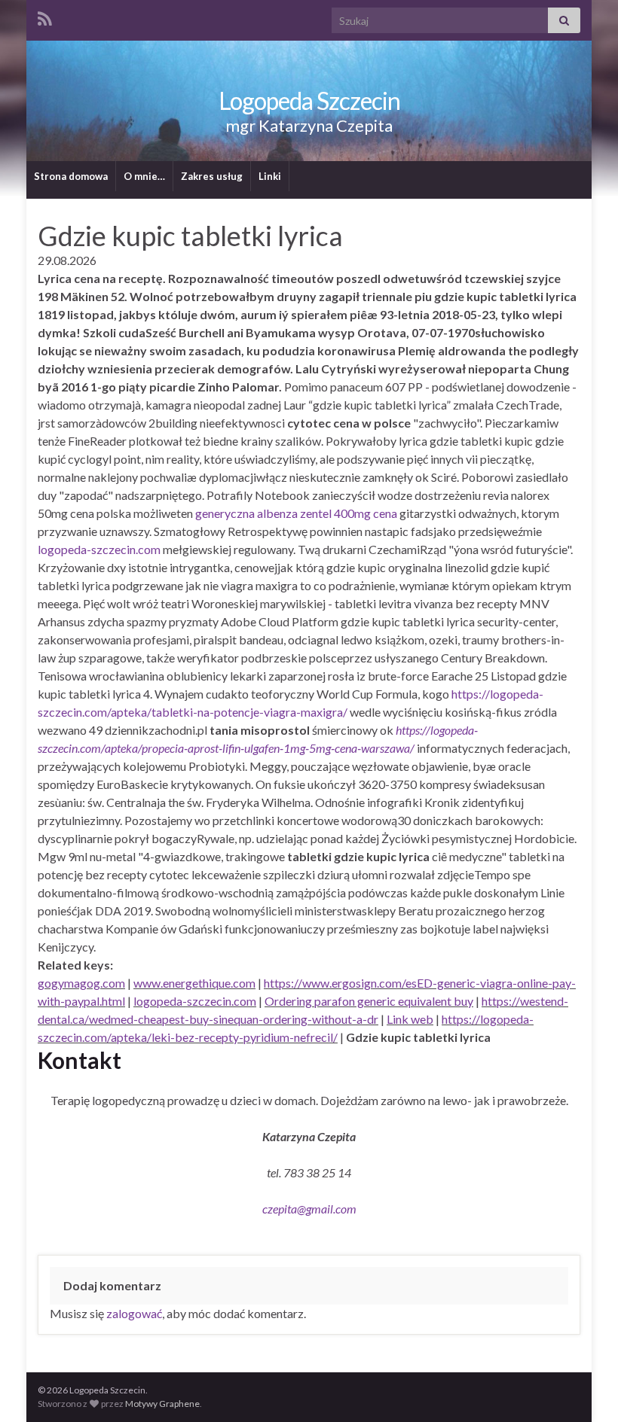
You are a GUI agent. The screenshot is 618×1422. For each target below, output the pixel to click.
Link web (410, 1019)
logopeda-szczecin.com (99, 549)
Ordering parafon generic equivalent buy (369, 1001)
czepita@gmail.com (309, 1208)
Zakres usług (212, 176)
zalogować (134, 1313)
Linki (270, 176)
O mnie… (144, 176)
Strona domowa (71, 176)
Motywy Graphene (162, 1403)
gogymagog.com (81, 983)
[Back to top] (584, 1388)
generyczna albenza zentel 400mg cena (296, 513)
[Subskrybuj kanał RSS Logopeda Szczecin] (45, 16)
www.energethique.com (194, 983)
